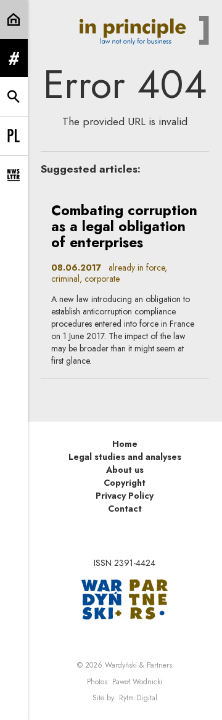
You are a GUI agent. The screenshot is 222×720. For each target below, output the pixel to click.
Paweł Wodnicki (137, 681)
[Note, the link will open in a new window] (124, 598)
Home (125, 444)
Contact (125, 508)
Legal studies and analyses (124, 457)
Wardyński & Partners (138, 665)
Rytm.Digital (138, 697)
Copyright (125, 483)
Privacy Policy (125, 495)
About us (125, 470)
